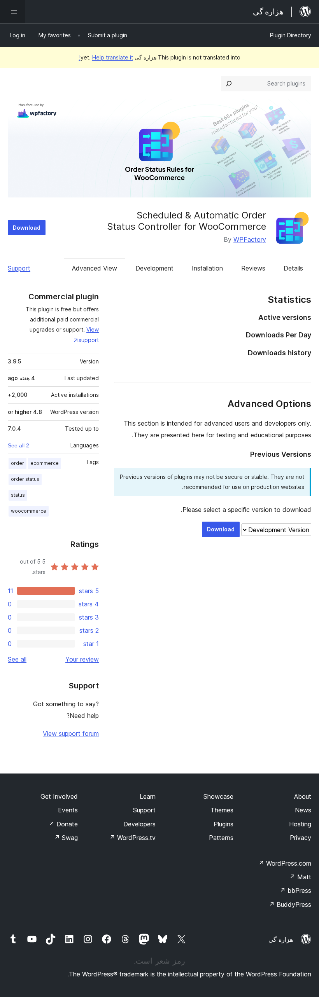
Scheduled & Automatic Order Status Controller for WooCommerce (186, 221)
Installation (207, 268)
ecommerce (44, 463)
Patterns (221, 838)
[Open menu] (12, 11)
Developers (139, 824)
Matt (300, 877)
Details (293, 268)
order (17, 463)
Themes (221, 810)
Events (68, 810)
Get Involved (59, 796)
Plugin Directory (290, 35)
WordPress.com (284, 863)
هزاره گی (280, 939)
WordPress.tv (132, 838)
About (302, 796)
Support (19, 268)
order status (25, 479)
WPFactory (249, 239)
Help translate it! (106, 57)
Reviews (253, 268)
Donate (63, 824)
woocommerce (28, 511)
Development (154, 268)
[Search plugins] (229, 83)
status (18, 495)
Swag (66, 838)
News (303, 810)
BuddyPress (290, 904)
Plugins (223, 824)
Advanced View (94, 268)
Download (26, 227)
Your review (82, 659)
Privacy (300, 838)
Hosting (300, 824)
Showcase (218, 796)
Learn (148, 796)
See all (17, 659)
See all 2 (18, 445)
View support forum (71, 733)
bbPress (295, 890)
